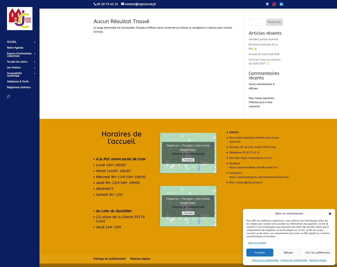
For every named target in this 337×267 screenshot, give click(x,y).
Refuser (288, 252)
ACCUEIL (11, 42)
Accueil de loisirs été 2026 (264, 54)
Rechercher (274, 22)
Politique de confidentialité (265, 260)
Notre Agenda (15, 48)
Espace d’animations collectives (19, 55)
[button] (330, 213)
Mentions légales (317, 260)
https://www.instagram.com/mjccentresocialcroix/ (259, 177)
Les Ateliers (14, 67)
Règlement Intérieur (19, 87)
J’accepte (188, 160)
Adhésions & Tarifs (18, 81)
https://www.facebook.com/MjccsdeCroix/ (253, 167)
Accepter (260, 252)
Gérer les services (257, 243)
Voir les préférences (317, 252)
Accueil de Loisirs (17, 62)
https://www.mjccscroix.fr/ (256, 158)
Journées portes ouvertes (263, 39)
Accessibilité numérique (14, 74)
